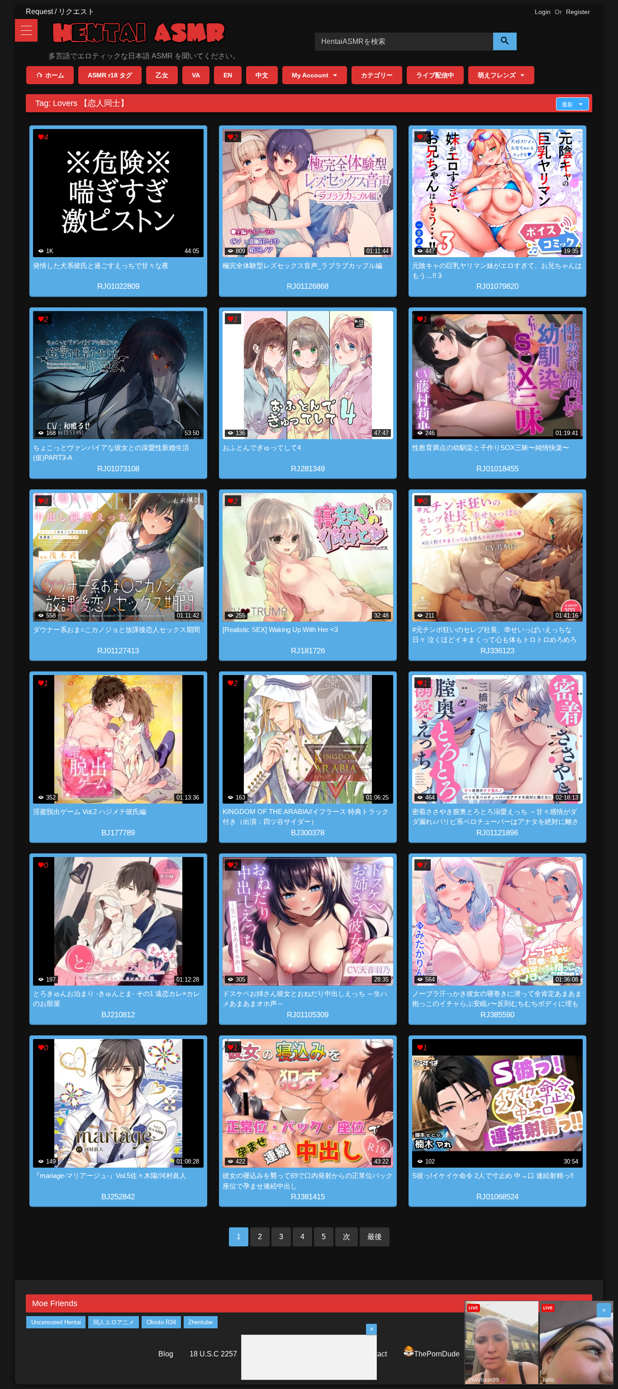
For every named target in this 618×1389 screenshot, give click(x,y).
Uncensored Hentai (56, 1322)
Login (543, 11)
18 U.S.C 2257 (213, 1354)
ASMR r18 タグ (110, 75)
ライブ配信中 (435, 75)
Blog (165, 1354)
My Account (310, 75)
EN (227, 75)
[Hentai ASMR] (138, 34)
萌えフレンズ (497, 75)
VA (196, 75)
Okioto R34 (161, 1322)
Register (578, 11)
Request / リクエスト (60, 11)
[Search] (505, 41)
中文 (262, 75)
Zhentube (200, 1322)
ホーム (54, 75)
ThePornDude (437, 1354)
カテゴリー (377, 75)
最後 (374, 1237)
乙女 (162, 75)
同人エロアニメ (113, 1322)
